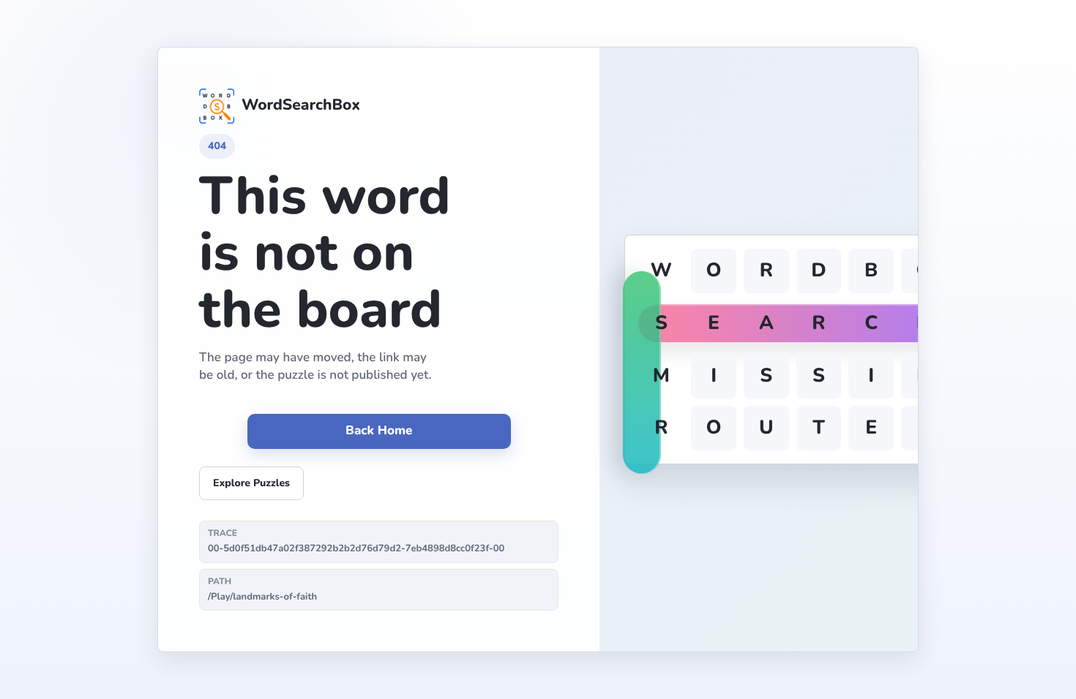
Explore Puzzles (251, 483)
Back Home (378, 431)
